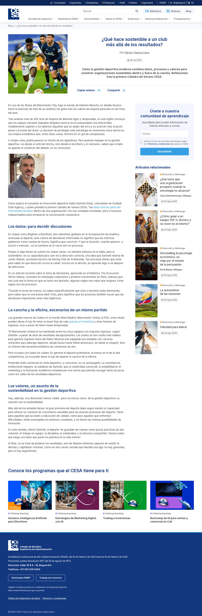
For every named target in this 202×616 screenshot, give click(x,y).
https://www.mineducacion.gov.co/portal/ (26, 590)
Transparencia (182, 19)
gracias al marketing (81, 321)
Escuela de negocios (40, 19)
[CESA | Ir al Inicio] (13, 14)
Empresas (133, 19)
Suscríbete (165, 151)
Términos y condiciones (158, 144)
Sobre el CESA (114, 19)
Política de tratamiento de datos (24, 598)
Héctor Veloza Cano (137, 52)
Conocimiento (92, 19)
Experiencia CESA (68, 19)
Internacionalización (156, 19)
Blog (10, 26)
